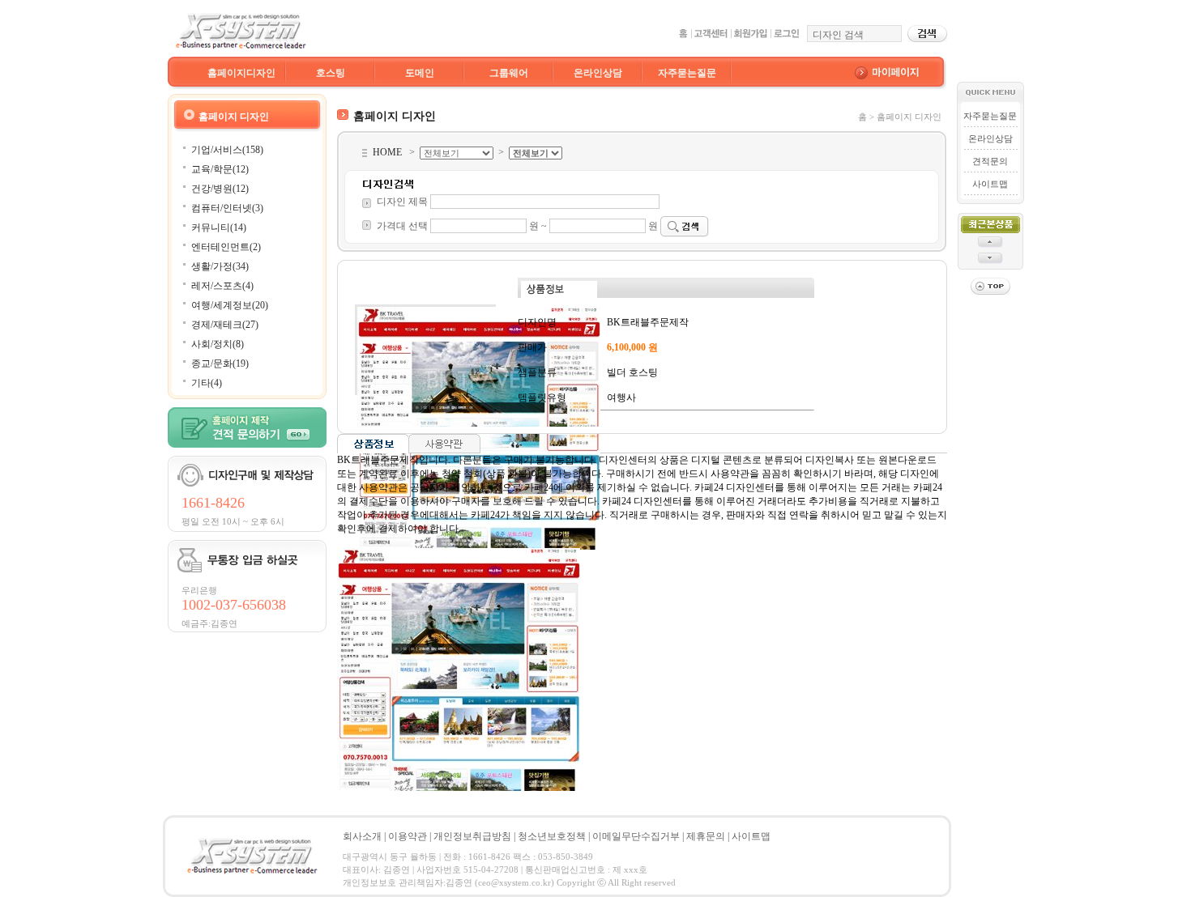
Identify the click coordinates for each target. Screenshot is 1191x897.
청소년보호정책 (552, 836)
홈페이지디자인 (241, 73)
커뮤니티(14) (218, 227)
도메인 (419, 73)
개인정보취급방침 (472, 836)
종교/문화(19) (220, 363)
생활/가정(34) (220, 266)
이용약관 (407, 836)
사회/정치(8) (217, 344)
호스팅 (330, 73)
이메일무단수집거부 (636, 836)
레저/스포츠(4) (222, 285)
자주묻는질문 (687, 73)
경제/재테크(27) (224, 324)
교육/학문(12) (220, 169)
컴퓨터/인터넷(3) (227, 208)
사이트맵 (990, 184)
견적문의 (990, 161)
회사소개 (362, 836)
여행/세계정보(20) (229, 305)
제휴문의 (705, 836)
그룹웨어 (508, 73)
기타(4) (206, 383)
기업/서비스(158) (227, 149)
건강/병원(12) (220, 188)
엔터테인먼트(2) (226, 247)
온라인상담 (598, 73)
